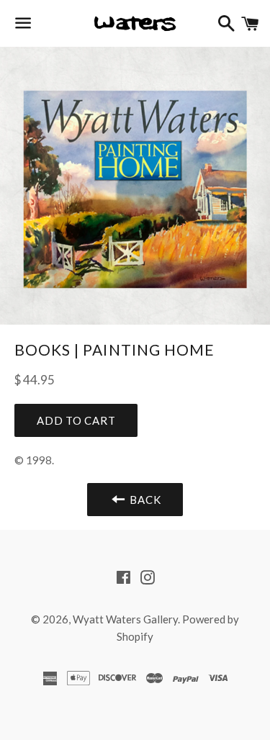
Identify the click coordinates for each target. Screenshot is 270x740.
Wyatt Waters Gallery (125, 619)
